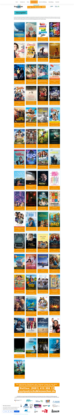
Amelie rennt (43, 58)
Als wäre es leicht (31, 58)
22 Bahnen (19, 38)
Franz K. (43, 186)
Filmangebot (34, 1)
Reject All (11, 411)
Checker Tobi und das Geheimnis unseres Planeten (43, 81)
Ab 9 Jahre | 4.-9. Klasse (42, 314)
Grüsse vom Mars (42, 207)
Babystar (54, 59)
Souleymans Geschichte (19, 333)
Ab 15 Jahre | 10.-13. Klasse (31, 188)
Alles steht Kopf (43, 38)
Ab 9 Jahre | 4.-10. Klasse (54, 40)
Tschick (31, 354)
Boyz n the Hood (19, 81)
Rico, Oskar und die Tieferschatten (54, 291)
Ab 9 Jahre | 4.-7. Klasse (19, 314)
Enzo (19, 186)
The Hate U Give (54, 333)
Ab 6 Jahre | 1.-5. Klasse (42, 83)
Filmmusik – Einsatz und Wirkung (31, 186)
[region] (11, 408)
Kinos (28, 1)
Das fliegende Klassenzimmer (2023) (19, 102)
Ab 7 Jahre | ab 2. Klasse (31, 125)
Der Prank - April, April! (54, 123)
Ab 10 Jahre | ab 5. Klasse (43, 103)
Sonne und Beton (54, 312)
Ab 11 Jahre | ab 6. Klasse (43, 60)
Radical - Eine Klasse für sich (43, 290)
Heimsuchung (55, 207)
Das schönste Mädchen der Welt (19, 124)
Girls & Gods (54, 186)
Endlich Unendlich (54, 165)
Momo (55, 249)
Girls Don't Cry (19, 207)
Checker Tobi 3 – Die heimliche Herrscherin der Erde (31, 81)
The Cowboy (43, 333)
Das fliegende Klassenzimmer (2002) (54, 81)
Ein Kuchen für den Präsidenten (19, 165)
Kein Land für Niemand (19, 249)
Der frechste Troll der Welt (31, 123)
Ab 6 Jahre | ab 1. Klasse (31, 293)
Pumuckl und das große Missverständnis (31, 291)
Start (17, 1)
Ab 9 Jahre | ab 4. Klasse (31, 103)
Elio (31, 165)
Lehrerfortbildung (43, 1)
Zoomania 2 (19, 375)
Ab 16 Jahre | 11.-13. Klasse (19, 357)
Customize (5, 411)
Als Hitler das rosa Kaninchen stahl (19, 59)
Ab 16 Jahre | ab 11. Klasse (55, 167)
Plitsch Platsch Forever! (19, 290)
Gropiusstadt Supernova (31, 207)
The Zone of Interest (19, 355)
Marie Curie (31, 249)
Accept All (16, 411)
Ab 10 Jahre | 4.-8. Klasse (54, 125)
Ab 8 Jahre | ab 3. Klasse (31, 83)
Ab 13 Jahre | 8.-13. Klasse (43, 335)
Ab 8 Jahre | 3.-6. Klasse (42, 209)
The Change (31, 333)
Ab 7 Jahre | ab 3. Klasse (42, 40)
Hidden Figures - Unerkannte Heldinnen (19, 228)
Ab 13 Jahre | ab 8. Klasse (19, 167)
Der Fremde (43, 123)
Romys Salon (19, 312)
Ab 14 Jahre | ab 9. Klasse (31, 60)
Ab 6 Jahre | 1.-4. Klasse (31, 315)
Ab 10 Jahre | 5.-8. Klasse (19, 61)
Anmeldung (51, 1)
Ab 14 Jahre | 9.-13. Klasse (19, 40)
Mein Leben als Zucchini (42, 249)
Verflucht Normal (54, 354)
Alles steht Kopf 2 (54, 38)
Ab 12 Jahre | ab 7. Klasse (31, 356)
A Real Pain (31, 38)
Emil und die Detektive (43, 166)
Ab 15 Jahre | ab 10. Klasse (43, 125)
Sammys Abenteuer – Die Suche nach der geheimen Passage (31, 313)
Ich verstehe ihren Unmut (31, 227)
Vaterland (42, 354)
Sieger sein (42, 312)
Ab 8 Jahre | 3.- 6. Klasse (54, 83)
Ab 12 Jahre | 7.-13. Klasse (19, 209)
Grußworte (22, 1)
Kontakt (57, 1)
